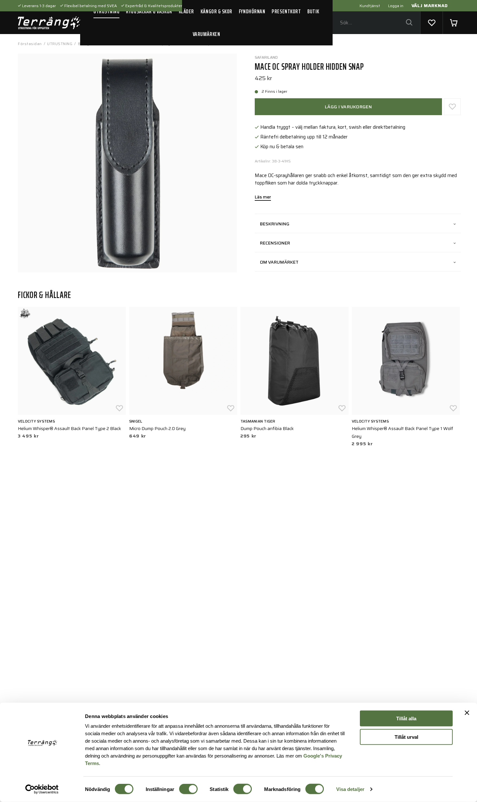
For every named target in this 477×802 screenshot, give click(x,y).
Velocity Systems (36, 421)
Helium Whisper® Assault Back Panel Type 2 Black (69, 428)
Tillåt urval (406, 736)
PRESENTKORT (286, 11)
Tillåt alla (406, 718)
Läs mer (263, 197)
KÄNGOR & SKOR (216, 11)
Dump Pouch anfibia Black (267, 428)
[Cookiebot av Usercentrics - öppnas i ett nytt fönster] (42, 789)
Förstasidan (30, 44)
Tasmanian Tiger (257, 421)
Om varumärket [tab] (279, 262)
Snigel (135, 421)
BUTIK (313, 11)
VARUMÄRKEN (206, 34)
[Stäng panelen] (467, 713)
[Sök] (409, 23)
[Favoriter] (431, 22)
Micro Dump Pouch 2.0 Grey (157, 428)
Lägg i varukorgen (348, 106)
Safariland (266, 57)
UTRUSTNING (106, 11)
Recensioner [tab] (275, 242)
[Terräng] (49, 22)
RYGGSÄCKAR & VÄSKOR (149, 11)
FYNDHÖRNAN (252, 11)
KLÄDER (186, 11)
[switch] (188, 789)
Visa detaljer (350, 789)
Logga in (395, 6)
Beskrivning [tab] (274, 223)
